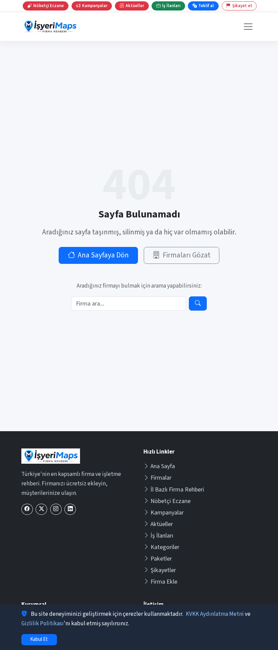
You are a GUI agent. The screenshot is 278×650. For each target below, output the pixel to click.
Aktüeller (162, 524)
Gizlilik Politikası (42, 624)
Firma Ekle (164, 582)
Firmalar (161, 478)
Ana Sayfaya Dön (103, 255)
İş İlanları (162, 535)
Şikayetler (163, 570)
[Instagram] (56, 509)
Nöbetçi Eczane (171, 501)
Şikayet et (242, 6)
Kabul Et (39, 639)
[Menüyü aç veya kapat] (248, 26)
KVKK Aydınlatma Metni (215, 614)
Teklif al (206, 6)
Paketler (161, 558)
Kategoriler (165, 547)
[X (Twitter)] (41, 509)
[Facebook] (27, 509)
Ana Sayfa (163, 466)
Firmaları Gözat (187, 255)
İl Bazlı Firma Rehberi (177, 489)
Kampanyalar (167, 512)
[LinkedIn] (70, 509)
